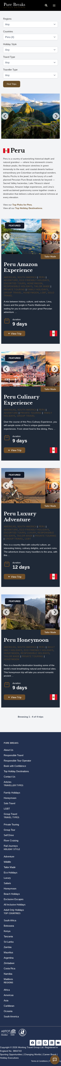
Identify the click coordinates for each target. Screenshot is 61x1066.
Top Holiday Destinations (28, 208)
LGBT (43, 292)
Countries (8, 31)
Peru (42, 277)
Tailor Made (42, 286)
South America (27, 277)
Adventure (11, 280)
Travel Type (9, 57)
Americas (10, 277)
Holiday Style (10, 44)
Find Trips (11, 84)
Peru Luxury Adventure (20, 517)
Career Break (49, 1054)
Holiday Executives (9, 1058)
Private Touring (14, 289)
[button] (46, 5)
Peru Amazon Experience (21, 267)
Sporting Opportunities (11, 1054)
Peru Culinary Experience (21, 400)
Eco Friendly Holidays (34, 280)
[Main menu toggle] (54, 5)
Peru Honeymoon (26, 640)
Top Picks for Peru (22, 204)
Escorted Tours (15, 283)
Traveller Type (10, 69)
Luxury (31, 532)
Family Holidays (37, 289)
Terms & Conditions (39, 1061)
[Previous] (5, 116)
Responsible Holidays (18, 286)
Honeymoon (35, 283)
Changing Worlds (32, 1054)
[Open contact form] (54, 1059)
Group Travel (13, 292)
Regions (7, 18)
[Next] (56, 116)
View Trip (16, 333)
